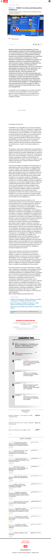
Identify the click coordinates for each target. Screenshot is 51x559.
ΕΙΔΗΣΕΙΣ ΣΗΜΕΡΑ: (14, 297)
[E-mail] (38, 44)
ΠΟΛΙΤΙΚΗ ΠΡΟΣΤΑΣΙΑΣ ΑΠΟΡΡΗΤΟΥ (29, 329)
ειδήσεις (12, 312)
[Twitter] (42, 34)
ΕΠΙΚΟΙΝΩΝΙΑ (25, 542)
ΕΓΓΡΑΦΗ (35, 326)
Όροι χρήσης (14, 552)
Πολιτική (12, 8)
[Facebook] (40, 34)
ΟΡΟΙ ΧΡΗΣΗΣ (18, 329)
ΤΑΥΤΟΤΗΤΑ (25, 541)
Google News (25, 311)
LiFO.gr (18, 311)
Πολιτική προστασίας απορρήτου (24, 552)
